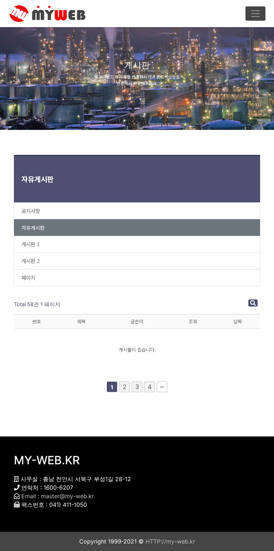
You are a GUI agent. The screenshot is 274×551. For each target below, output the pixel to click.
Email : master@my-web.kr (57, 496)
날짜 (237, 321)
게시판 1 (30, 244)
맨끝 (162, 386)
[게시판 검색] (253, 303)
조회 (193, 321)
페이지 (28, 277)
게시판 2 (30, 260)
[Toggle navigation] (255, 13)
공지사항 (30, 210)
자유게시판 (37, 179)
